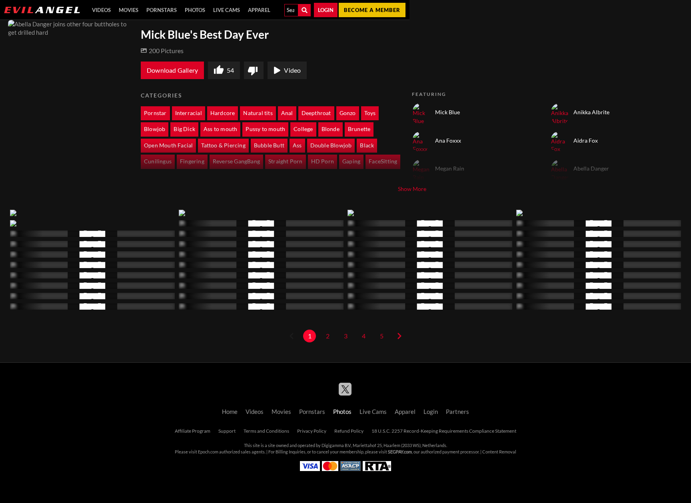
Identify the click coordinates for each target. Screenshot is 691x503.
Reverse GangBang (236, 161)
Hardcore (222, 113)
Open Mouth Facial (168, 145)
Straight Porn (285, 161)
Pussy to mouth (265, 129)
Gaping (351, 161)
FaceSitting (383, 161)
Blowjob (154, 129)
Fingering (192, 161)
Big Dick (184, 129)
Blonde (331, 129)
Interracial (188, 113)
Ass (297, 145)
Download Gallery (172, 70)
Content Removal (499, 451)
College (303, 129)
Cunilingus (158, 161)
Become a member (372, 10)
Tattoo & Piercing (223, 145)
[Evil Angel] (42, 10)
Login (326, 10)
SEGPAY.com (400, 451)
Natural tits (257, 113)
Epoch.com (208, 451)
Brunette (359, 129)
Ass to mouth (220, 129)
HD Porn (322, 161)
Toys (370, 113)
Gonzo (348, 113)
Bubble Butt (269, 145)
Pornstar (155, 113)
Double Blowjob (331, 145)
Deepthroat (316, 113)
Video (292, 70)
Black (367, 145)
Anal (287, 113)
